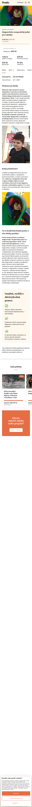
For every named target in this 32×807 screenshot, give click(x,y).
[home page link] (5, 3)
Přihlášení (20, 2)
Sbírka (4, 70)
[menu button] (29, 2)
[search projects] (26, 3)
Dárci (11, 70)
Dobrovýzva (21, 70)
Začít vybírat (16, 430)
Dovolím (16, 793)
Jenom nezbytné (16, 798)
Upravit (15, 803)
